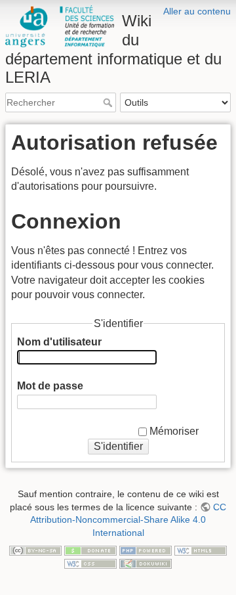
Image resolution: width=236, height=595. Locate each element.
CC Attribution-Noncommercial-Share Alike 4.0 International (128, 520)
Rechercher (109, 102)
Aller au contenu (197, 11)
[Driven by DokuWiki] (145, 563)
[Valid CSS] (90, 563)
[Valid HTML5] (200, 550)
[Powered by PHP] (145, 550)
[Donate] (90, 550)
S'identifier (118, 446)
